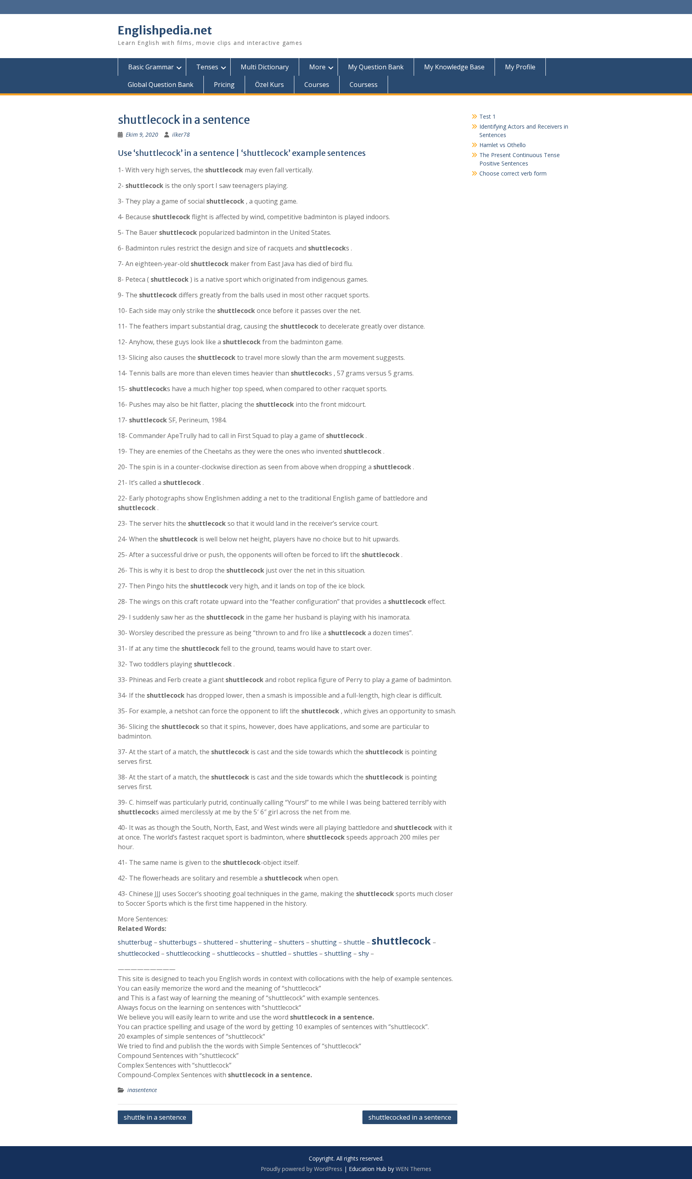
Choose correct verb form (513, 173)
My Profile (520, 67)
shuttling (338, 953)
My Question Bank (376, 67)
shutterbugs (178, 942)
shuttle (354, 942)
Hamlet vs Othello (502, 145)
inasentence (142, 1090)
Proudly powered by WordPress (301, 1169)
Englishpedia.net (165, 30)
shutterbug (135, 942)
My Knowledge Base (454, 67)
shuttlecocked (138, 953)
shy (363, 953)
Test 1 (487, 116)
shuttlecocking (188, 953)
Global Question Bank (160, 84)
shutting (324, 942)
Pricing (224, 84)
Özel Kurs (269, 84)
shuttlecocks (236, 953)
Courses (316, 84)
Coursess (364, 84)
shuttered (218, 942)
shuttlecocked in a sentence (409, 1117)
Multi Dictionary (265, 67)
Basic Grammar (151, 67)
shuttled (274, 953)
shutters (291, 942)
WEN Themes (413, 1169)
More (317, 67)
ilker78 (181, 134)
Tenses (207, 67)
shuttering (256, 942)
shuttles (305, 953)
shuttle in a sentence (155, 1117)
